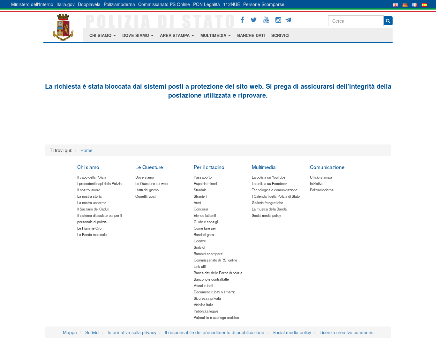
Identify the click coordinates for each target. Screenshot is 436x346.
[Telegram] (290, 19)
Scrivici (92, 332)
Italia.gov (65, 4)
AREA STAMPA (175, 35)
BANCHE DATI (251, 35)
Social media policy (292, 332)
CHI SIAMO (101, 35)
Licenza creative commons (346, 332)
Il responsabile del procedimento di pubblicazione (214, 332)
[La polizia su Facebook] (242, 20)
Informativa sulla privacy (132, 332)
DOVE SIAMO (136, 35)
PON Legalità (206, 4)
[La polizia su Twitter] (253, 20)
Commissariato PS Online (164, 4)
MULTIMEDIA (214, 35)
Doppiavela (89, 4)
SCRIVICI (280, 35)
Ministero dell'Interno (32, 4)
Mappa (70, 332)
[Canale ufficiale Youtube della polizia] (266, 20)
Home (86, 150)
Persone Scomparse (263, 4)
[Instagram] (278, 20)
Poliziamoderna (119, 4)
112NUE (231, 4)
